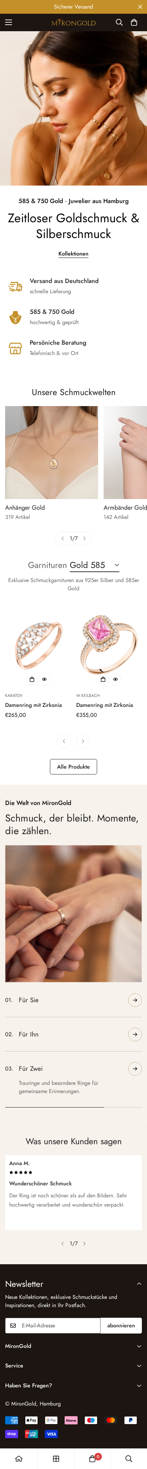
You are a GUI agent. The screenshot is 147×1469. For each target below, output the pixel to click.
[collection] (56, 1458)
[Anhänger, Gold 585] (51, 452)
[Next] (84, 538)
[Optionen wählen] (32, 679)
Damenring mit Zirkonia (33, 705)
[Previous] (62, 538)
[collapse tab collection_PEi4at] (135, 1090)
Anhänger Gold (25, 507)
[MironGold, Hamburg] (73, 22)
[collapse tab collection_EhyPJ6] (135, 1056)
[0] (134, 22)
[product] (19, 1459)
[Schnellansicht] (44, 679)
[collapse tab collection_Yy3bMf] (135, 1000)
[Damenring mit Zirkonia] (38, 645)
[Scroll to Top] (135, 1433)
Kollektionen (73, 254)
